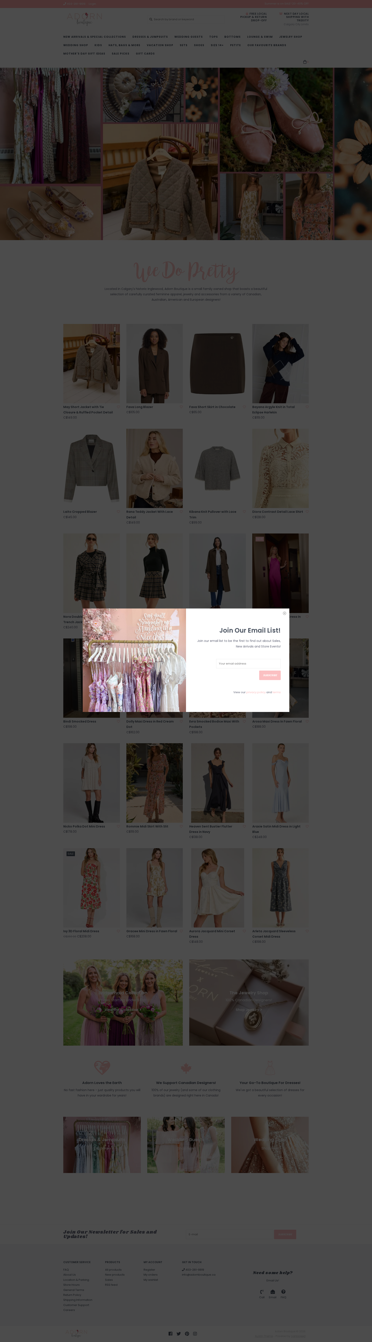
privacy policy (256, 692)
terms (277, 692)
